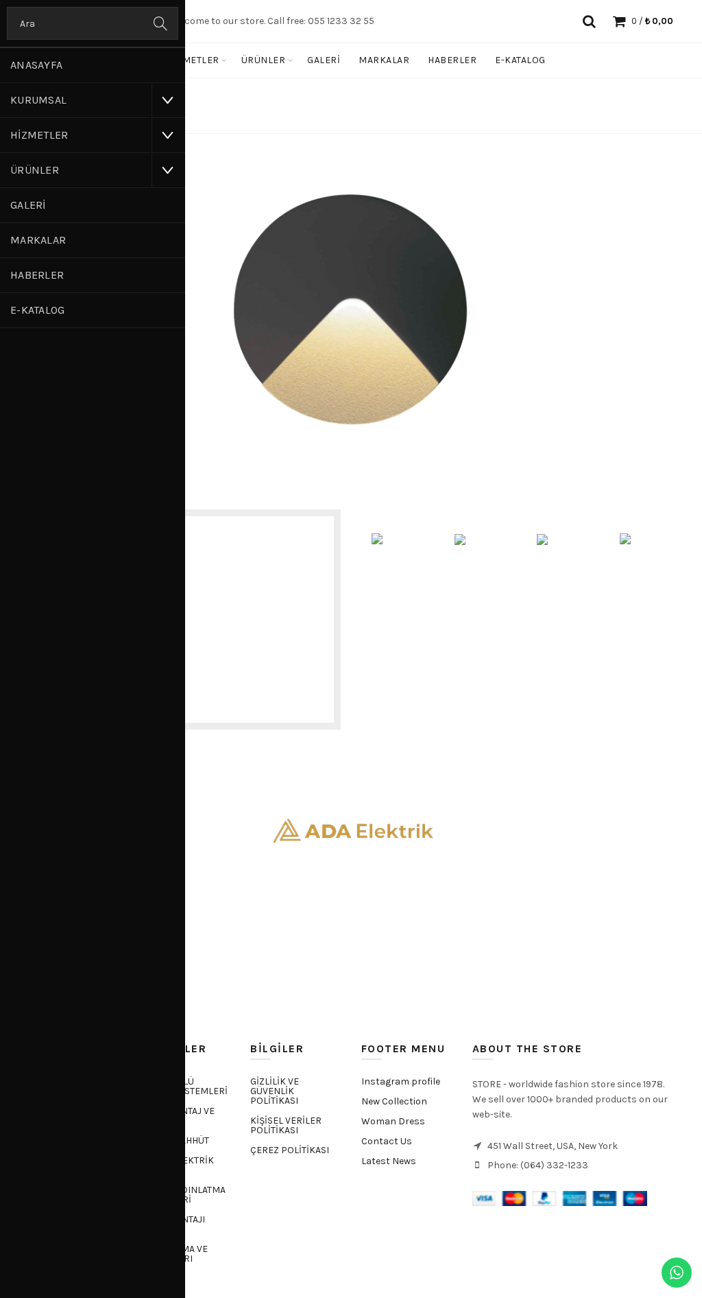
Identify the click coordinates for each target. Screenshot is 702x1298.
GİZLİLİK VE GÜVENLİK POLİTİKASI (274, 1091)
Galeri (28, 204)
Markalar (38, 239)
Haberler (37, 274)
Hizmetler (39, 134)
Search (161, 23)
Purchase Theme (393, 1181)
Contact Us (386, 1141)
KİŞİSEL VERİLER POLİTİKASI (286, 1125)
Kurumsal (38, 99)
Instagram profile (400, 1081)
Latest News (388, 1161)
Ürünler (34, 169)
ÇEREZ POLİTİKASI (289, 1150)
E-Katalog (37, 309)
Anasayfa (36, 64)
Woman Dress (393, 1121)
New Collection (394, 1101)
